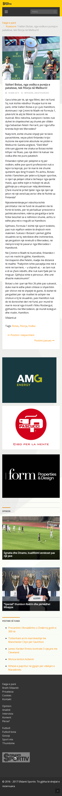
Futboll (6, 728)
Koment (6, 717)
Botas (15, 326)
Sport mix (7, 739)
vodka (31, 326)
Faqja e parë (9, 22)
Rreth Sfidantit (10, 688)
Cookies (6, 695)
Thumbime (8, 743)
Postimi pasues (43, 340)
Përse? (6, 721)
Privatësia (7, 691)
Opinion (6, 706)
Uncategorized (41, 93)
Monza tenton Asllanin (21, 659)
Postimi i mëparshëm (22, 335)
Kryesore (11, 26)
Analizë (6, 710)
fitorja (23, 326)
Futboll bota (9, 732)
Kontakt (6, 699)
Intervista (7, 713)
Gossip (6, 735)
